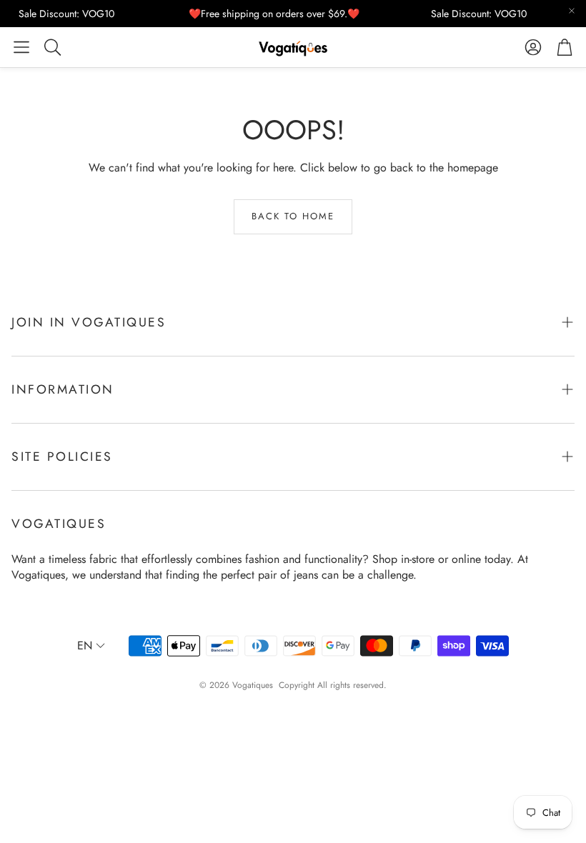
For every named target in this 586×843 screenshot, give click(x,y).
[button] (21, 47)
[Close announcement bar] (571, 10)
